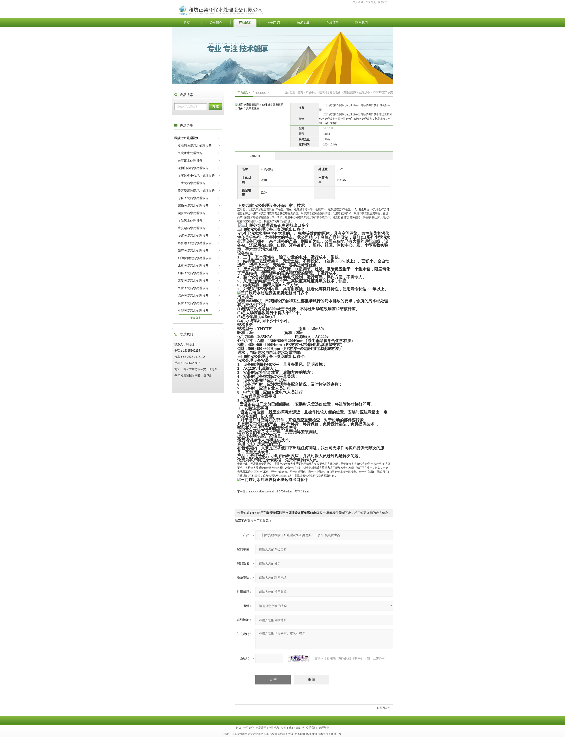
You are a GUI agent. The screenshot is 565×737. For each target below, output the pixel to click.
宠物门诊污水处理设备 (193, 168)
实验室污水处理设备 (191, 213)
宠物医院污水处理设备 (193, 205)
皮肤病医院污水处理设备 (195, 145)
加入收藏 (358, 2)
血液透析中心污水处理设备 (196, 175)
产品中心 (311, 92)
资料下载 (286, 727)
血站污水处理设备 (190, 220)
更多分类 (195, 317)
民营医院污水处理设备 (193, 288)
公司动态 (274, 22)
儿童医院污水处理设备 (193, 265)
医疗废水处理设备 (190, 160)
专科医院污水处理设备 (193, 198)
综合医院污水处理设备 (193, 295)
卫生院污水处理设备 (191, 183)
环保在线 (336, 733)
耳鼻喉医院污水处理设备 (195, 243)
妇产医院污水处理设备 (193, 250)
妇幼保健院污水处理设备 (195, 258)
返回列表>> (384, 707)
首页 (187, 22)
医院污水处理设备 (186, 138)
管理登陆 (324, 727)
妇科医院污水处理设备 (193, 273)
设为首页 (370, 2)
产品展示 (245, 22)
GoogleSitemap (307, 733)
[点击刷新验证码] (299, 658)
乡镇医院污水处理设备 (193, 235)
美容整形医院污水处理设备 (196, 190)
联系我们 (383, 2)
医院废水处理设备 (190, 153)
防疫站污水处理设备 (191, 228)
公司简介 (216, 22)
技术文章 (303, 22)
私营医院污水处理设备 (193, 303)
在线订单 (332, 22)
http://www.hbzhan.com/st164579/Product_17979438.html (278, 491)
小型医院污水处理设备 (193, 310)
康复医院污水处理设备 (193, 280)
